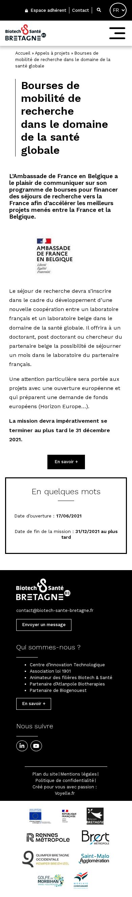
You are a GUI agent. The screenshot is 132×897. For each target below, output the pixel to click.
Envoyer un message (44, 624)
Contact (80, 10)
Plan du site (45, 774)
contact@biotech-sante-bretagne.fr (54, 610)
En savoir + (66, 461)
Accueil (22, 53)
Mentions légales (79, 774)
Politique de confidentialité (65, 780)
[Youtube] (36, 745)
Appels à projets (52, 53)
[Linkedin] (22, 745)
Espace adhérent (47, 10)
